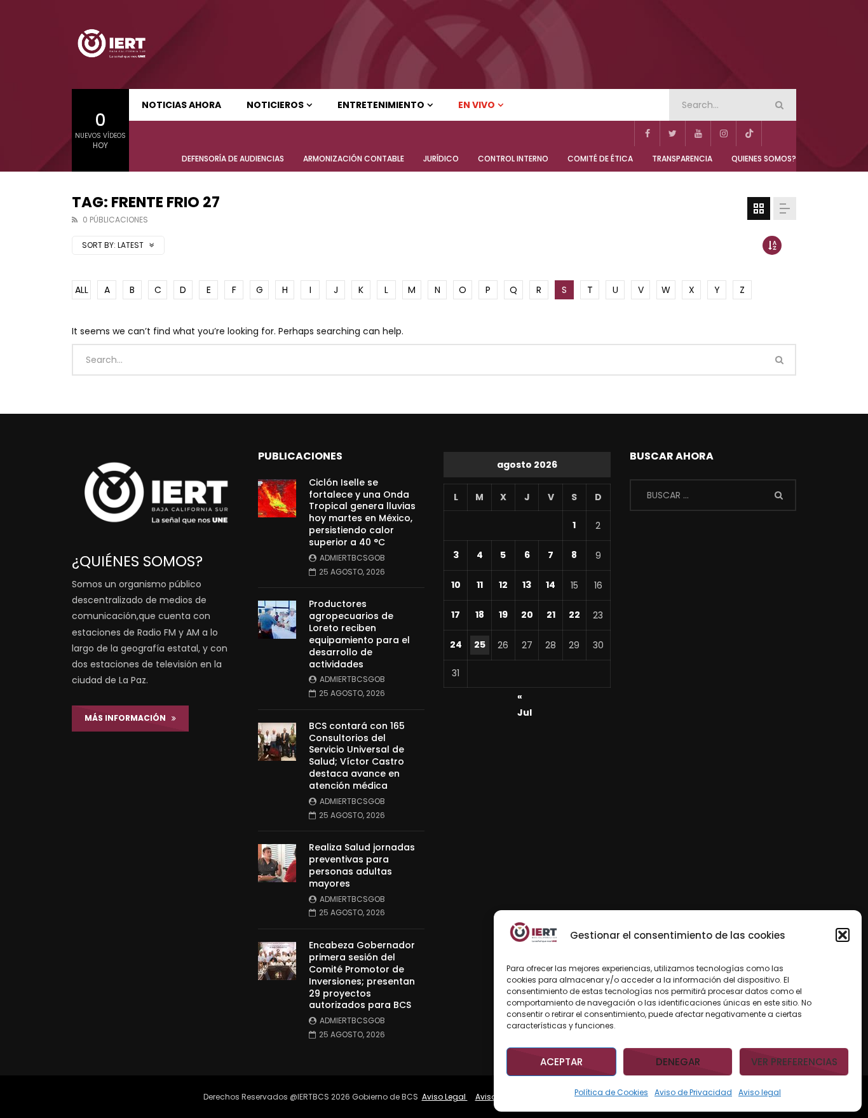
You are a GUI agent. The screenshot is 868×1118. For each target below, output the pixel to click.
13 (526, 584)
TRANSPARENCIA (682, 158)
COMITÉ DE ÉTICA (600, 158)
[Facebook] (647, 133)
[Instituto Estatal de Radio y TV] (111, 44)
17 (455, 614)
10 (456, 584)
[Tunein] (774, 133)
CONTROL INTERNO (513, 158)
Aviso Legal (445, 1096)
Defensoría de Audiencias (233, 158)
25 (479, 644)
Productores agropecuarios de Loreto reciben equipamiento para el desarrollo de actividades (359, 633)
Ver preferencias (794, 1061)
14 (550, 584)
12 (503, 584)
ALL (81, 289)
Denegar (678, 1061)
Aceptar (561, 1061)
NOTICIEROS (275, 105)
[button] (842, 935)
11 (480, 584)
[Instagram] (723, 133)
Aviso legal (759, 1092)
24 (456, 644)
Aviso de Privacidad (693, 1092)
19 (503, 614)
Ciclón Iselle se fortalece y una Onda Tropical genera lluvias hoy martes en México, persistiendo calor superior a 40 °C (362, 512)
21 (550, 614)
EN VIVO (476, 105)
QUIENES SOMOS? (763, 158)
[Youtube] (697, 133)
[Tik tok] (748, 133)
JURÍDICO (441, 158)
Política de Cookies (611, 1092)
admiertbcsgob (352, 557)
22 (574, 614)
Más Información (128, 717)
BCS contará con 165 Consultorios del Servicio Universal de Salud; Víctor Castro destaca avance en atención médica (357, 755)
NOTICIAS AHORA (181, 105)
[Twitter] (672, 133)
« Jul (524, 698)
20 (527, 614)
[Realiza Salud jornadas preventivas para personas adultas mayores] (277, 863)
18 (479, 614)
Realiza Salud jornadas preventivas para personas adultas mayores (362, 865)
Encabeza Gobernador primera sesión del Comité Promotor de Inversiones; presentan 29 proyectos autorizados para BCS (362, 975)
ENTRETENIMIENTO (380, 105)
